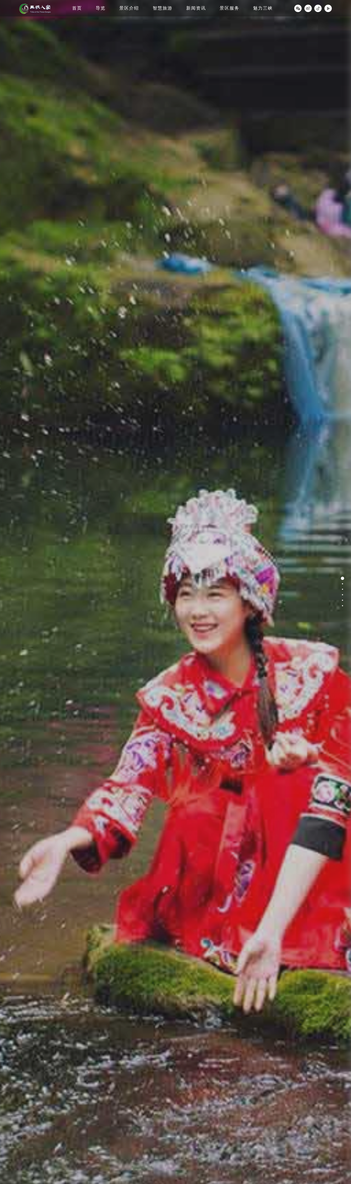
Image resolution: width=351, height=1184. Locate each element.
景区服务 (229, 8)
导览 (101, 8)
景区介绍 (129, 8)
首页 (77, 8)
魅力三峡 (263, 8)
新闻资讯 (196, 8)
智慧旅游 (162, 8)
